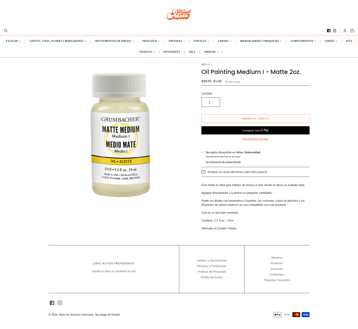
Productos (277, 263)
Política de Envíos (212, 277)
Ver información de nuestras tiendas (223, 161)
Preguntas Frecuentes (277, 280)
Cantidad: (207, 93)
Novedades (172, 51)
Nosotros (277, 257)
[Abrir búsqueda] (6, 30)
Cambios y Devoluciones (212, 260)
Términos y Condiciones (212, 266)
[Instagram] (334, 30)
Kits (349, 41)
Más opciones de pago (255, 138)
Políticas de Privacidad (211, 271)
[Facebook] (329, 30)
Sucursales (277, 268)
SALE (192, 51)
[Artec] (179, 14)
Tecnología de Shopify (107, 314)
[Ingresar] (345, 31)
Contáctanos (277, 274)
